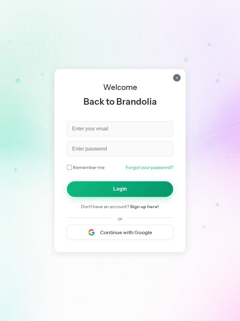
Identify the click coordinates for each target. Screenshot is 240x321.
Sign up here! (144, 206)
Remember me (89, 167)
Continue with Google (126, 232)
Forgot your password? (149, 167)
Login (120, 189)
